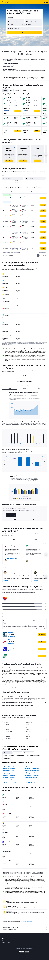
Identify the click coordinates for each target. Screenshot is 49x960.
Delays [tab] (39, 388)
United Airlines (11, 646)
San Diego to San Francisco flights (32, 779)
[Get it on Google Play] (21, 952)
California (7, 46)
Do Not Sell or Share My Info (20, 948)
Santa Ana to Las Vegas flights (9, 777)
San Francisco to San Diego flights (32, 775)
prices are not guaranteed (28, 921)
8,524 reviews (11, 643)
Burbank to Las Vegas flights (8, 770)
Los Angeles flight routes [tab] (9, 755)
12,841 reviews (11, 636)
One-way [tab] (24, 90)
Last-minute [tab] (17, 90)
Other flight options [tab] (20, 755)
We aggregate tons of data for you (10, 927)
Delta (9, 639)
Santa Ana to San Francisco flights (32, 770)
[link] (9, 161)
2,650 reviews (11, 657)
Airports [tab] (35, 539)
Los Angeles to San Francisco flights (32, 766)
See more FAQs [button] (24, 707)
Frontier (9, 654)
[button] (30, 13)
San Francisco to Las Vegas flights (31, 764)
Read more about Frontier (34, 559)
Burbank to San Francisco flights (9, 780)
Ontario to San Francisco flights (9, 768)
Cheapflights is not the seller (9, 925)
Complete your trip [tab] (17, 752)
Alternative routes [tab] (7, 752)
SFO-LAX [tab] (24, 375)
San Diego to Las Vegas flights (9, 775)
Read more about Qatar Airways (12, 559)
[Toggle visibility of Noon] (18, 498)
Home (3, 46)
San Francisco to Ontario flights (9, 766)
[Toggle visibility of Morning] (14, 498)
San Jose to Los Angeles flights (31, 773)
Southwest (10, 597)
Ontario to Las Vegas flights (8, 772)
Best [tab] (11, 90)
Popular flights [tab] (7, 758)
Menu (47, 1)
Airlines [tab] (24, 388)
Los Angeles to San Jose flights (31, 777)
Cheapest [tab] (5, 90)
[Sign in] (44, 2)
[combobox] (10, 17)
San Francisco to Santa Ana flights (32, 768)
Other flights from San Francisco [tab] (33, 755)
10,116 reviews (11, 650)
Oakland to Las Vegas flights (8, 773)
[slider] (34, 184)
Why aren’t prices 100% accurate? (10, 929)
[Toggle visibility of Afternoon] (24, 498)
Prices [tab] (9, 388)
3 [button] (43, 255)
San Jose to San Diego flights (30, 782)
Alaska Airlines (11, 632)
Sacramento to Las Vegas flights (9, 779)
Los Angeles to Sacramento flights (10, 782)
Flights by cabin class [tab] (28, 752)
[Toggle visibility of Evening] (29, 498)
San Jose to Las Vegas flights (30, 772)
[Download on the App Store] (27, 952)
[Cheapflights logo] (6, 2)
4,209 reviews (11, 600)
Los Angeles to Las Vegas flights (9, 764)
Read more (6, 580)
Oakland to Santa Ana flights (31, 780)
